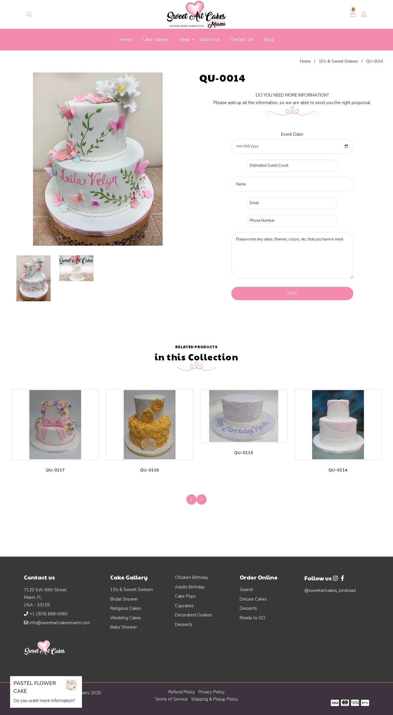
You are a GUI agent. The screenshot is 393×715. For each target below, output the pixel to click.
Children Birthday (191, 577)
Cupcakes (184, 606)
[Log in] (363, 14)
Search (246, 589)
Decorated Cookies (193, 615)
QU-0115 (243, 453)
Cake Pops (185, 596)
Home (305, 61)
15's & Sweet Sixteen (338, 61)
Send (292, 293)
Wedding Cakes (125, 618)
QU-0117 (55, 470)
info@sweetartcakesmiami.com (60, 623)
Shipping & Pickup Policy (214, 699)
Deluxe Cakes (253, 599)
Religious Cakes (125, 608)
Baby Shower (123, 627)
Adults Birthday (190, 587)
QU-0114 (338, 470)
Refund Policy (181, 692)
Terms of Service (172, 699)
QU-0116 (149, 470)
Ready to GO (252, 618)
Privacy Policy (211, 692)
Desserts (183, 624)
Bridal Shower (124, 599)
